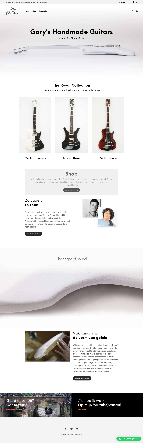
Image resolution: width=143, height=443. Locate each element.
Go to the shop (70, 190)
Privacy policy (78, 434)
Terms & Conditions (67, 434)
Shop (34, 11)
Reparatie (43, 11)
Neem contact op (11, 409)
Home (27, 11)
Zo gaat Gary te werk (82, 378)
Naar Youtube (82, 409)
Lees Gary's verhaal (33, 233)
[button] (133, 11)
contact (91, 182)
